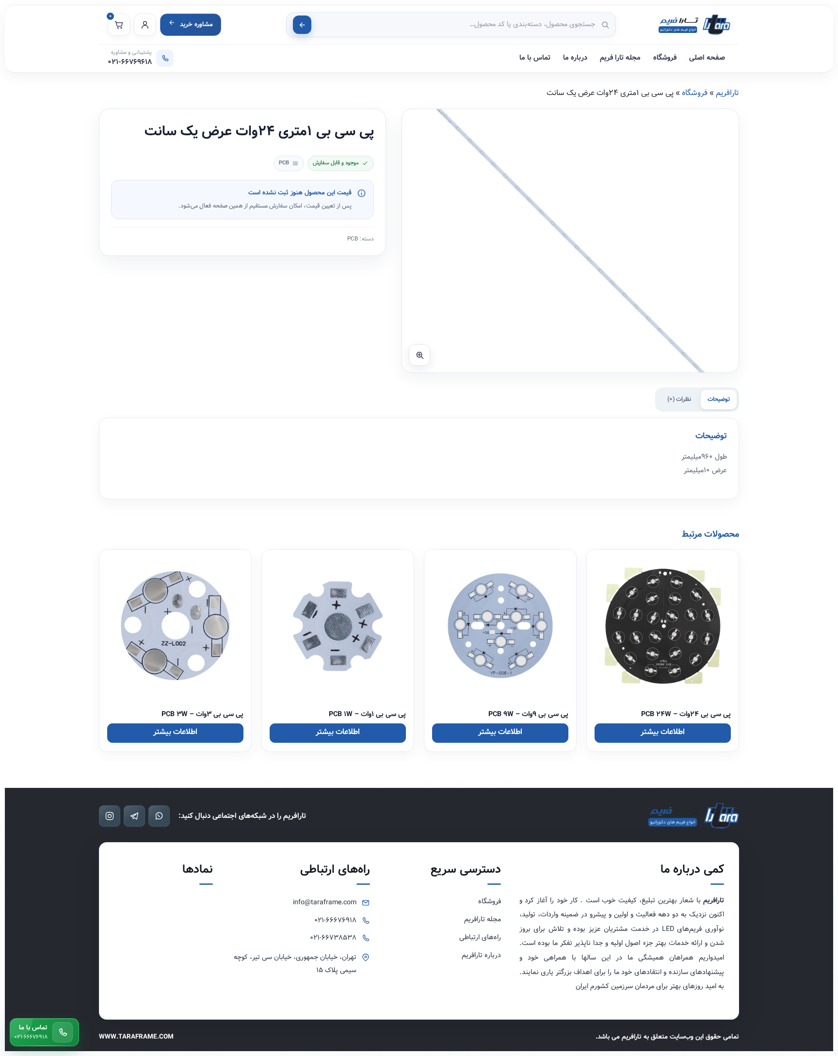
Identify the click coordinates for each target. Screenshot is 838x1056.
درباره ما (575, 58)
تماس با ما (534, 58)
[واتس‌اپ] (159, 816)
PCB (352, 239)
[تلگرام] (134, 816)
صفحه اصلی (707, 58)
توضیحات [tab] (719, 399)
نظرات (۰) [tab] (679, 399)
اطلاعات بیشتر (663, 732)
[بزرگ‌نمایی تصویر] (419, 355)
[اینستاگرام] (109, 816)
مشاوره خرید (196, 24)
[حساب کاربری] (145, 25)
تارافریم (727, 93)
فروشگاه (665, 58)
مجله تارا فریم (620, 58)
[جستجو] (302, 25)
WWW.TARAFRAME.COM (136, 1037)
